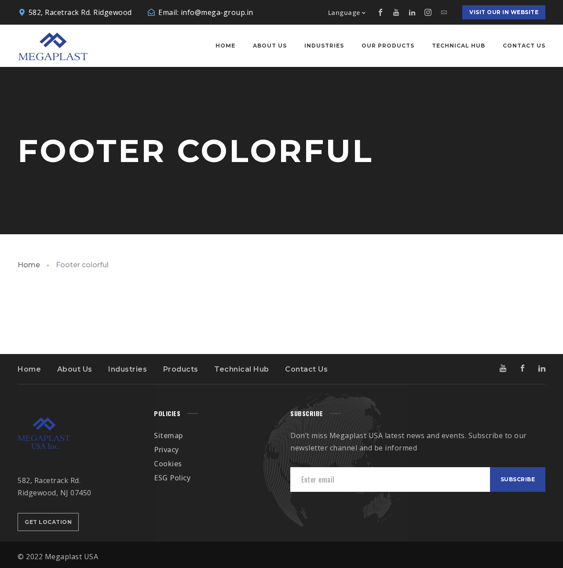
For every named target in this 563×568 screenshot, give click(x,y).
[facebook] (380, 12)
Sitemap (168, 435)
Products (180, 369)
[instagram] (428, 12)
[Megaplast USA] (53, 46)
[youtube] (396, 12)
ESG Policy (172, 478)
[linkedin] (412, 12)
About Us (74, 369)
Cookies (168, 463)
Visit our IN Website (503, 12)
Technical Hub (241, 369)
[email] (444, 12)
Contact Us (306, 369)
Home (29, 265)
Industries (127, 369)
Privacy (166, 449)
